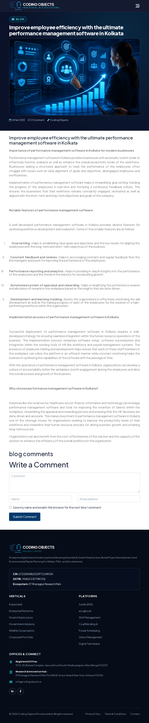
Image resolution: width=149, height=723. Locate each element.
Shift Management (89, 617)
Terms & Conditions (115, 713)
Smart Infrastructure (21, 617)
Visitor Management (90, 637)
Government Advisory (22, 624)
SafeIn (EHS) (86, 604)
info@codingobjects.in (29, 681)
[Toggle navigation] (135, 6)
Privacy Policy (92, 713)
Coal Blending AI (88, 624)
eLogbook (85, 611)
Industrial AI (15, 604)
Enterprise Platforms (21, 611)
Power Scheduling (89, 630)
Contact (135, 713)
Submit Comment (25, 517)
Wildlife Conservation (21, 630)
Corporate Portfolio (21, 637)
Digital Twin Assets (89, 643)
